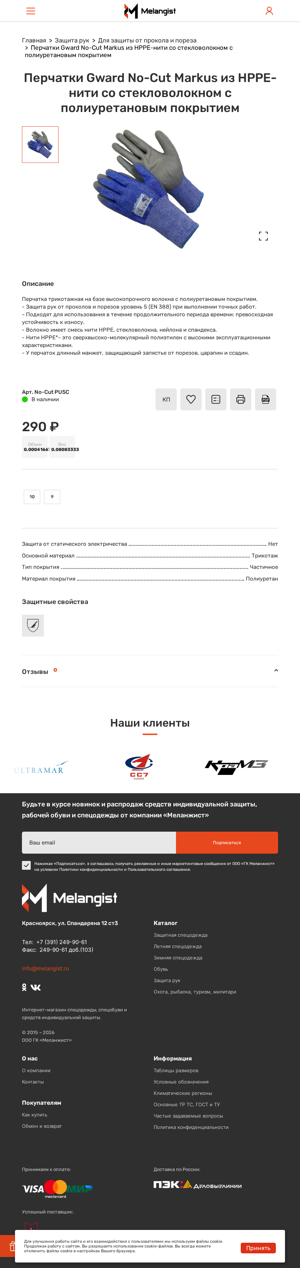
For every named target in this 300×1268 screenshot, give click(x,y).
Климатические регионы (183, 1093)
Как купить (34, 1115)
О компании (36, 1070)
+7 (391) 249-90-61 (61, 942)
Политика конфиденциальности (191, 1127)
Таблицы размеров (176, 1070)
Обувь (161, 969)
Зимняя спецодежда (178, 958)
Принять (258, 1248)
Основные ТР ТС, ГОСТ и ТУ (187, 1104)
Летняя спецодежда (178, 946)
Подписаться (227, 842)
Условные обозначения (181, 1082)
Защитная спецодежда (180, 935)
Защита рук (167, 980)
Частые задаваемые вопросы (188, 1116)
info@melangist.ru (45, 968)
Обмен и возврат (42, 1126)
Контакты (33, 1082)
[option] (36, 767)
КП (166, 399)
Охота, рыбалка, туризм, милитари (195, 992)
